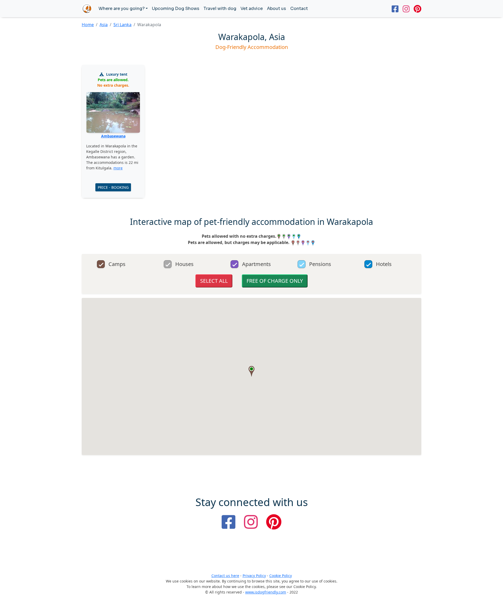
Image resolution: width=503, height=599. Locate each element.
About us (276, 8)
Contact (299, 8)
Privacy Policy (254, 575)
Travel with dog (220, 8)
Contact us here (225, 575)
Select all (214, 280)
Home (88, 24)
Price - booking (113, 187)
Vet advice (251, 8)
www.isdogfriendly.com (265, 592)
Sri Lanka (122, 24)
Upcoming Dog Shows (175, 8)
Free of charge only (275, 280)
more (118, 167)
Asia (104, 24)
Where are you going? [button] (122, 8)
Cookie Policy (280, 575)
